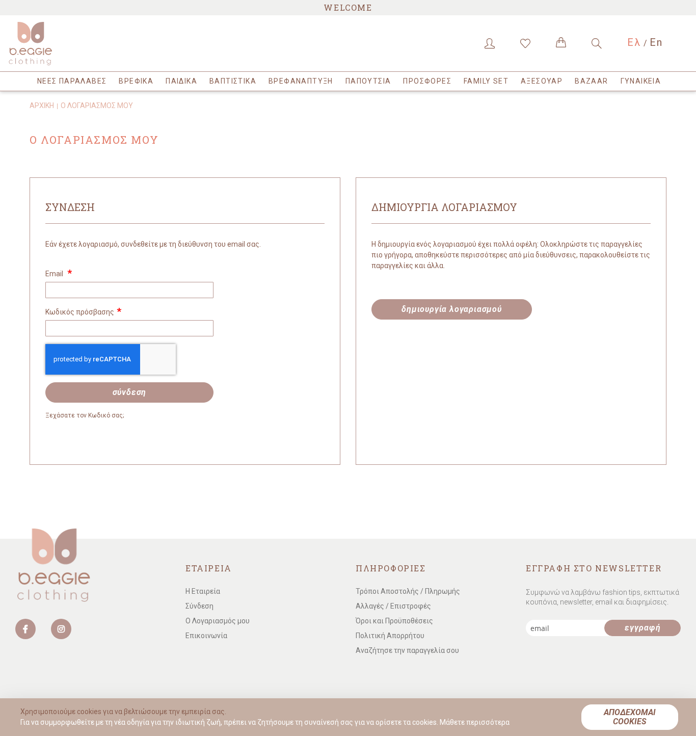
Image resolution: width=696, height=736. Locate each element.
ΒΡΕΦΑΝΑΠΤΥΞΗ (301, 81)
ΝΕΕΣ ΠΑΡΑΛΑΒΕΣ (72, 81)
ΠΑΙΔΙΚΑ (181, 81)
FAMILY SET (486, 81)
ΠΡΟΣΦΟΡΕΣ (427, 81)
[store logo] (51, 43)
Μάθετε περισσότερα (475, 722)
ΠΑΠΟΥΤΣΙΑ (368, 81)
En (656, 42)
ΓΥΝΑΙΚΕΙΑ (641, 81)
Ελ (634, 42)
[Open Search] (597, 43)
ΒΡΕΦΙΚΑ (136, 81)
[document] (349, 717)
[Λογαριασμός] (490, 43)
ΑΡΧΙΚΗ (42, 105)
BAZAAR (591, 81)
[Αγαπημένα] (525, 43)
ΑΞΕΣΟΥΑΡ (542, 81)
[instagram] (61, 629)
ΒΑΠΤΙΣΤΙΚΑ (232, 81)
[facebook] (25, 629)
